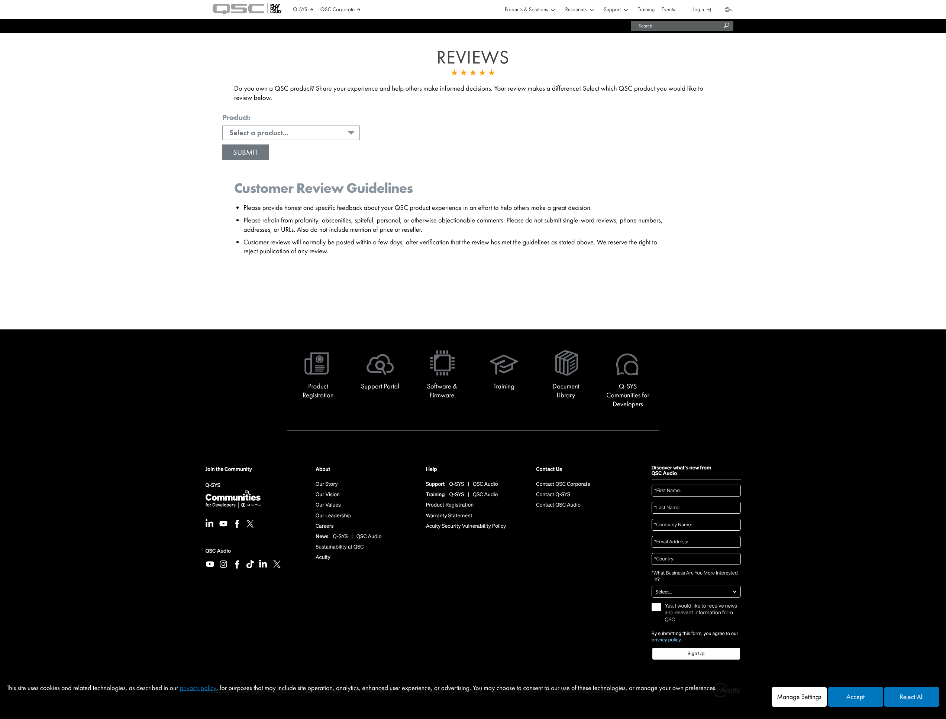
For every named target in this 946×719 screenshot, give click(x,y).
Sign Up (696, 653)
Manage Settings (799, 697)
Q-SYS (213, 485)
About (323, 469)
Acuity (323, 557)
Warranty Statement (449, 516)
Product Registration (450, 505)
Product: (236, 118)
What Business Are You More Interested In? (695, 576)
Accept (855, 697)
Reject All (912, 697)
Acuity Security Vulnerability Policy (466, 526)
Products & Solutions (526, 10)
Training (646, 10)
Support (612, 10)
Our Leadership (333, 516)
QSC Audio (218, 550)
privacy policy (666, 640)
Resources (576, 10)
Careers (324, 526)
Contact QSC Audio (558, 505)
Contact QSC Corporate (563, 484)
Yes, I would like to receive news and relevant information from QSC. (701, 613)
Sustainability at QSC (340, 547)
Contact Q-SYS (553, 494)
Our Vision (328, 494)
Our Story (327, 484)
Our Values (328, 505)
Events (668, 10)
